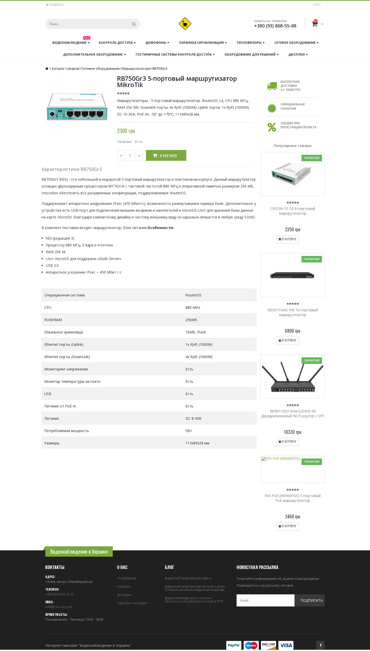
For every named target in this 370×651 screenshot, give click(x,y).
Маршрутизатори (136, 68)
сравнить (56, 5)
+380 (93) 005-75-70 (59, 594)
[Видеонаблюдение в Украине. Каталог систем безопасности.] (185, 23)
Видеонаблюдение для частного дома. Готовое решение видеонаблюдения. (195, 588)
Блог (317, 5)
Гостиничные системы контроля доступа (174, 54)
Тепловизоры (249, 43)
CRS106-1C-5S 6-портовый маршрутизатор (292, 211)
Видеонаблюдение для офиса (188, 578)
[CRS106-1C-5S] (293, 174)
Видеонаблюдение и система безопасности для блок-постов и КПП (194, 599)
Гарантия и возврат (132, 603)
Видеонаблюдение (71, 41)
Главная (47, 68)
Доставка (124, 594)
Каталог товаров (65, 68)
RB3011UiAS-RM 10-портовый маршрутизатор (292, 312)
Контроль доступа (116, 43)
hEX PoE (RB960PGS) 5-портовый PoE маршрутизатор (293, 498)
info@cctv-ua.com (58, 606)
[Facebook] (320, 645)
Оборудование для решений (250, 54)
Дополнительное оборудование (93, 54)
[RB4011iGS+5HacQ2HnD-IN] (293, 376)
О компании (126, 578)
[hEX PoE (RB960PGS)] (293, 469)
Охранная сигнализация (201, 43)
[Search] (134, 24)
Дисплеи (296, 54)
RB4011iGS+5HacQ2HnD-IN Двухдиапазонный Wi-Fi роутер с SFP (292, 413)
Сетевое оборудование (295, 43)
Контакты (124, 586)
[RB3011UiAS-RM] (293, 275)
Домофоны (155, 43)
